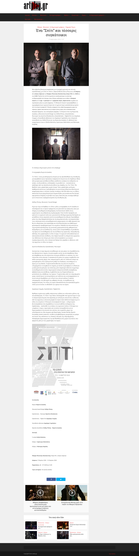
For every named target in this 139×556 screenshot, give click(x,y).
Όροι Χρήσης (112, 553)
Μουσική (43, 15)
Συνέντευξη (41, 525)
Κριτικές (28, 19)
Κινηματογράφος (55, 15)
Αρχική (27, 15)
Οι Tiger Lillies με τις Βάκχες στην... (44, 535)
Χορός (84, 15)
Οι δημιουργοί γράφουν (96, 15)
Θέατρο (34, 15)
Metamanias (38, 19)
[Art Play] (36, 6)
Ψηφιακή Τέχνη (70, 27)
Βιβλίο (66, 15)
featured (40, 532)
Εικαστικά (75, 15)
